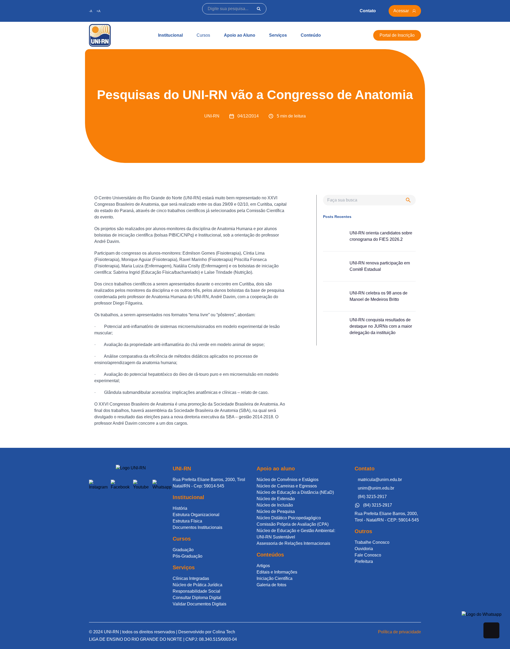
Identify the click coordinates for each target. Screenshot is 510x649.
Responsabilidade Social (196, 591)
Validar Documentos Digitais (199, 604)
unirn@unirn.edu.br (376, 488)
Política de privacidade (399, 632)
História (180, 508)
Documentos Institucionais (197, 527)
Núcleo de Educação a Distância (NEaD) (295, 492)
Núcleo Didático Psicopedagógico (289, 518)
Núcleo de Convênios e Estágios (287, 479)
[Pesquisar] (259, 9)
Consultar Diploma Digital (197, 597)
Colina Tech (223, 632)
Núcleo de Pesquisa (276, 511)
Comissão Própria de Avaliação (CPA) (293, 524)
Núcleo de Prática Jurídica (197, 585)
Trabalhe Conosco (372, 542)
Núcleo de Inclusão (275, 505)
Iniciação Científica (274, 578)
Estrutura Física (187, 521)
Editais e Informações (277, 572)
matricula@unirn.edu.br (380, 479)
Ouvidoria (364, 548)
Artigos (263, 565)
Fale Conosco (368, 555)
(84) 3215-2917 (372, 496)
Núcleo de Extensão (276, 498)
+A (98, 11)
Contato (368, 11)
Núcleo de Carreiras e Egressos (287, 486)
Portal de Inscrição (397, 35)
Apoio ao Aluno (239, 35)
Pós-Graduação (187, 556)
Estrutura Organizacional (196, 514)
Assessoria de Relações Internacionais (293, 543)
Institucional (170, 35)
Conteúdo (311, 35)
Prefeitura (364, 561)
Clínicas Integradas (191, 578)
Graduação (183, 549)
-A (90, 11)
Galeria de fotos (271, 585)
